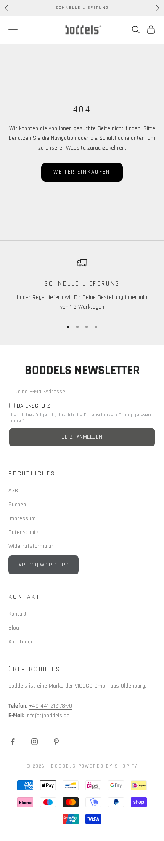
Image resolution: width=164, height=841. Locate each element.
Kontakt (17, 614)
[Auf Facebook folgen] (12, 741)
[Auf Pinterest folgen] (56, 741)
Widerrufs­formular (30, 546)
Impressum (22, 518)
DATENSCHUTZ (33, 406)
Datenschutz (23, 532)
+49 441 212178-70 (50, 706)
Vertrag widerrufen (44, 565)
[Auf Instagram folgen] (34, 741)
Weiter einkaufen (81, 171)
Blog (13, 628)
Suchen (17, 504)
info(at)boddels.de (47, 715)
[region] (82, 285)
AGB (13, 490)
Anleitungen (22, 642)
